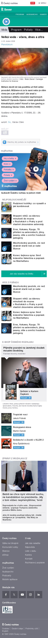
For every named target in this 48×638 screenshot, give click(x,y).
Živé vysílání (9, 180)
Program (20, 14)
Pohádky (8, 169)
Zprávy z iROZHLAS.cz (14, 458)
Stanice (5, 551)
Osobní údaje (17, 629)
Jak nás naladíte (32, 543)
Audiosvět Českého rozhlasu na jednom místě (21, 193)
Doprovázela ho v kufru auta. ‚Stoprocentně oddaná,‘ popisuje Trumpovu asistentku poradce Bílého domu (22, 507)
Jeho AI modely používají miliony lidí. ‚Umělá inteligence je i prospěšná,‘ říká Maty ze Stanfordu (22, 517)
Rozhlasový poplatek (35, 562)
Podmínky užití (31, 629)
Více (39, 29)
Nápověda (30, 547)
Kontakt (29, 559)
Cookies (5, 629)
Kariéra (28, 555)
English (5, 631)
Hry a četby (9, 158)
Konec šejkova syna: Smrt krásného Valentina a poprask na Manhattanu (28, 258)
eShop (5, 555)
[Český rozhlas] (9, 3)
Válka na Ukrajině (10, 543)
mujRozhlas (7, 151)
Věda (4, 29)
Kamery (43, 14)
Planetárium (7, 44)
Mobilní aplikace (10, 579)
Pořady (28, 29)
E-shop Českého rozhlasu (18, 342)
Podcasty (6, 575)
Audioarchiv (32, 14)
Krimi (6, 164)
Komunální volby (10, 547)
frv (9, 122)
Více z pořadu (10, 282)
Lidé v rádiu (30, 551)
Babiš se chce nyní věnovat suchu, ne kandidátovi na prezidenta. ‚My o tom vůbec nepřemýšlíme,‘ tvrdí (23, 497)
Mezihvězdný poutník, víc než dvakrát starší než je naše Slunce (29, 246)
